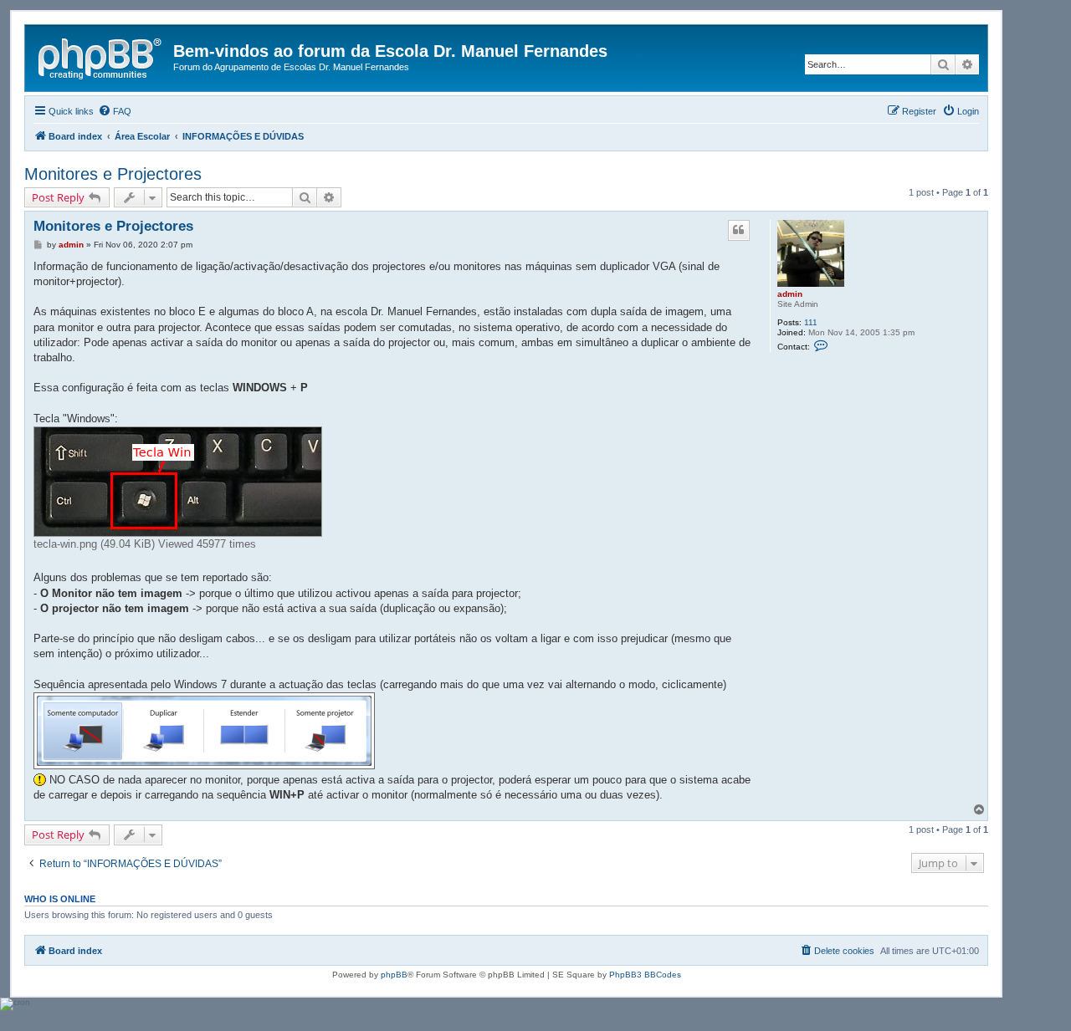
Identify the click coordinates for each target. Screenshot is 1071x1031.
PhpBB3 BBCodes (645, 974)
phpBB (394, 974)
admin (789, 294)
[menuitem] (114, 111)
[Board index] (101, 56)
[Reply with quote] (739, 230)
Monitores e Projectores (113, 174)
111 (810, 322)
